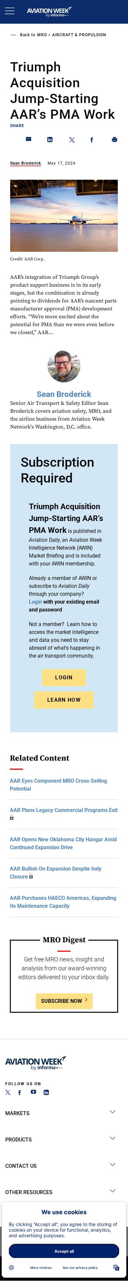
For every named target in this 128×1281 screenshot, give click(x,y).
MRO (42, 35)
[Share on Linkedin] (50, 141)
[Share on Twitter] (72, 141)
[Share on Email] (29, 141)
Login (64, 677)
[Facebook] (20, 1093)
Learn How (64, 700)
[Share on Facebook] (93, 141)
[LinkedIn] (46, 1093)
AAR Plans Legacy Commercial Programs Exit (63, 810)
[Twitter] (8, 1093)
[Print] (115, 141)
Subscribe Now (61, 1001)
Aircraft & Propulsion (79, 35)
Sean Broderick (25, 163)
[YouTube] (33, 1093)
